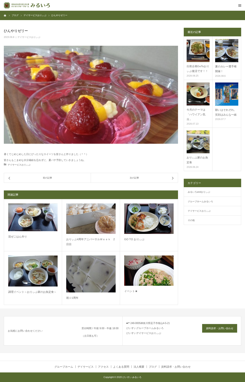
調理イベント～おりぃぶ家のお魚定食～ (32, 291)
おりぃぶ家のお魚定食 (197, 160)
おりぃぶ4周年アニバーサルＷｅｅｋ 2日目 (90, 242)
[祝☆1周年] (91, 273)
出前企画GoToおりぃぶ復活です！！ (198, 69)
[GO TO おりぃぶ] (149, 218)
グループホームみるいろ (200, 201)
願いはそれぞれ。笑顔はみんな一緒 (226, 112)
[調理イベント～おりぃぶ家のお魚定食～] (33, 270)
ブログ (153, 366)
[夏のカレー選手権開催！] (226, 50)
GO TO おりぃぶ (134, 239)
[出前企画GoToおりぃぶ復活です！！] (198, 50)
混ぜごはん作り (17, 236)
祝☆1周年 (72, 297)
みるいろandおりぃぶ (199, 192)
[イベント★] (149, 270)
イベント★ (131, 291)
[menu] (239, 5)
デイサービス (86, 366)
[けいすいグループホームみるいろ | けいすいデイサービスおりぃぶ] (27, 5)
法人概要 (139, 366)
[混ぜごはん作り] (33, 217)
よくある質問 (121, 366)
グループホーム (63, 366)
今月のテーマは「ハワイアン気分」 (196, 114)
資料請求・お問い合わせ (219, 328)
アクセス (103, 366)
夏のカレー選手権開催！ (226, 69)
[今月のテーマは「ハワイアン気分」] (198, 93)
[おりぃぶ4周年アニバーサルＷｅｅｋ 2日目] (91, 218)
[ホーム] (5, 15)
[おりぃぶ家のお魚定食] (198, 141)
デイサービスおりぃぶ (28, 37)
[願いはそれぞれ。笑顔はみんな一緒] (226, 94)
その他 (191, 220)
